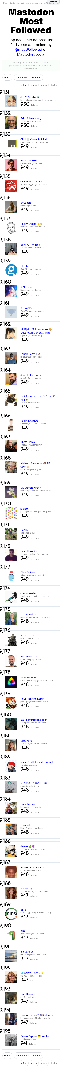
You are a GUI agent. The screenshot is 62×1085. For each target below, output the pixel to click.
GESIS (24, 265)
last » (54, 85)
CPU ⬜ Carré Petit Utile (34, 139)
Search (7, 77)
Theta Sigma (27, 441)
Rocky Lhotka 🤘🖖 (31, 223)
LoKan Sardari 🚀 (30, 353)
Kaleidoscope (28, 677)
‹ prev (34, 85)
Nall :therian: (27, 993)
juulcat (24, 508)
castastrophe (27, 888)
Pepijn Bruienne (29, 420)
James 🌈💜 (27, 846)
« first (24, 85)
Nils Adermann (28, 656)
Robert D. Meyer (29, 160)
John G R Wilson (30, 244)
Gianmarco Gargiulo (31, 181)
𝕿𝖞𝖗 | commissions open (33, 719)
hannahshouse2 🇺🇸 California (37, 1015)
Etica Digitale (27, 572)
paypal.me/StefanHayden (47, 3)
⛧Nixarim (26, 287)
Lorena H (25, 825)
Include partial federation (28, 77)
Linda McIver (27, 804)
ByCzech (25, 202)
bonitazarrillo (28, 614)
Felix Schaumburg (30, 118)
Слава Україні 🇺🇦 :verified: (35, 1036)
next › (44, 85)
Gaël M (24, 529)
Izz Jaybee (26, 951)
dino (22, 930)
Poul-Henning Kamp (32, 698)
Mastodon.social (31, 54)
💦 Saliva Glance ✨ (31, 972)
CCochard (26, 740)
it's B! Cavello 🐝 (30, 97)
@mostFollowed (28, 49)
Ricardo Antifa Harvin (32, 867)
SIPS (23, 909)
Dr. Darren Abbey (30, 487)
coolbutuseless (29, 593)
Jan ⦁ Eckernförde (31, 375)
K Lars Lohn (27, 635)
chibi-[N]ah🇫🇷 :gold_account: (37, 761)
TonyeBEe (26, 308)
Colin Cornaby (28, 551)
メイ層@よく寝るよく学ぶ (34, 783)
